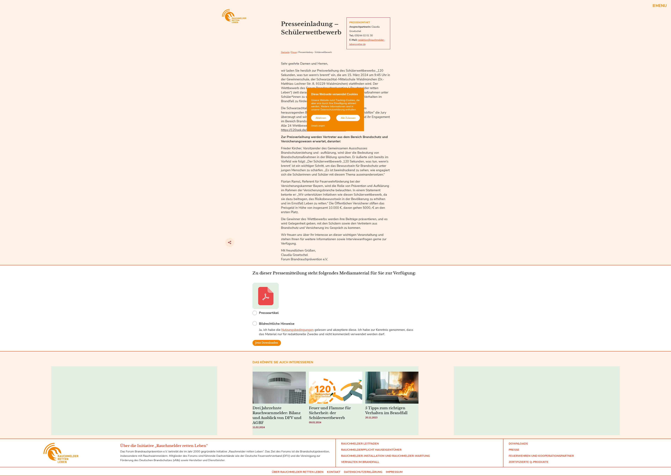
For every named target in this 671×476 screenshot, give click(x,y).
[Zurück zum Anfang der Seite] (433, 454)
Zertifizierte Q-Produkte (529, 462)
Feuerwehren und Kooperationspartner (541, 456)
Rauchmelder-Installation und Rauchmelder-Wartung (385, 456)
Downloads (518, 444)
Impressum (394, 472)
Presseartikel (269, 313)
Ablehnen (321, 118)
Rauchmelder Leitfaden (360, 444)
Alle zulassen (348, 118)
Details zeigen (318, 126)
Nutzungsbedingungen (297, 330)
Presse (294, 52)
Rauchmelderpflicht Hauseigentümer (371, 450)
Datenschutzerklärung (363, 472)
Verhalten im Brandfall (360, 462)
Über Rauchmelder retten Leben (297, 472)
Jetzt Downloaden (266, 342)
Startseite (285, 52)
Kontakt (333, 472)
